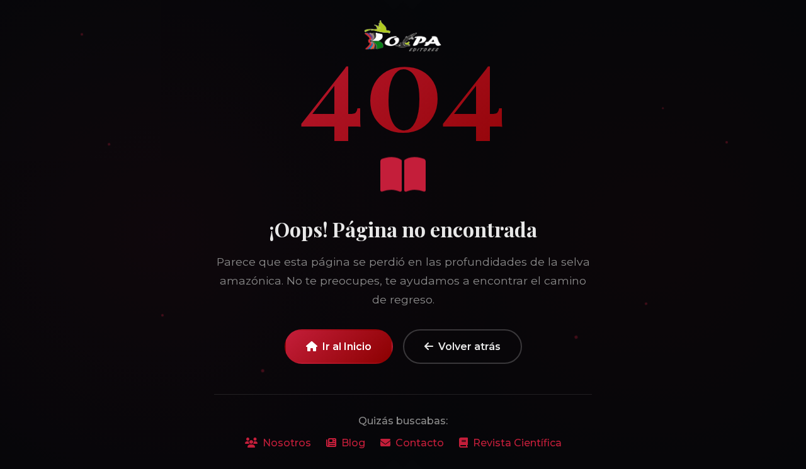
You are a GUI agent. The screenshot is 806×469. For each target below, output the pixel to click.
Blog (353, 443)
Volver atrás (469, 347)
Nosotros (287, 443)
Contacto (419, 443)
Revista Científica (517, 443)
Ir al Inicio (347, 347)
